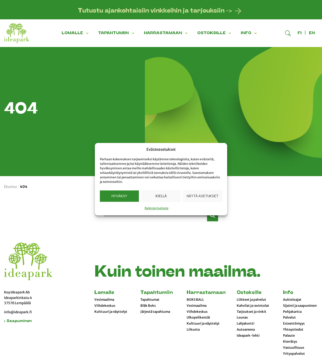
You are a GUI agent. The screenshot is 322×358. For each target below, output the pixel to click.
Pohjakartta (292, 312)
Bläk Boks (148, 306)
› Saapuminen (18, 321)
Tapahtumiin (156, 292)
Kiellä (161, 196)
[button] (88, 33)
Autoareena (246, 329)
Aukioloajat (292, 299)
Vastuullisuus (293, 347)
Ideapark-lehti (248, 335)
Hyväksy (119, 196)
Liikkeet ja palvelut (251, 299)
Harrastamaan (206, 292)
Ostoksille (249, 292)
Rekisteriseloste (157, 208)
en (312, 33)
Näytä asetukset (202, 196)
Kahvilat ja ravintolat (253, 306)
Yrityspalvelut (294, 353)
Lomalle (104, 292)
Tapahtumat (149, 299)
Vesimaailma (104, 299)
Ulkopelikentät (198, 317)
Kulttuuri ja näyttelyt (110, 312)
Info (288, 292)
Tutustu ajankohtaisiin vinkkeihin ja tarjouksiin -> (155, 11)
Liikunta (193, 329)
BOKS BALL (195, 299)
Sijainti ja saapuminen (300, 306)
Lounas (242, 317)
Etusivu (10, 186)
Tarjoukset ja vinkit (251, 312)
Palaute (289, 335)
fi (300, 33)
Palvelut (289, 317)
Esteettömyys (294, 323)
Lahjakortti (245, 323)
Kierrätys (290, 341)
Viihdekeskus (104, 306)
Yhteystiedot (293, 329)
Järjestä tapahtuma (155, 312)
